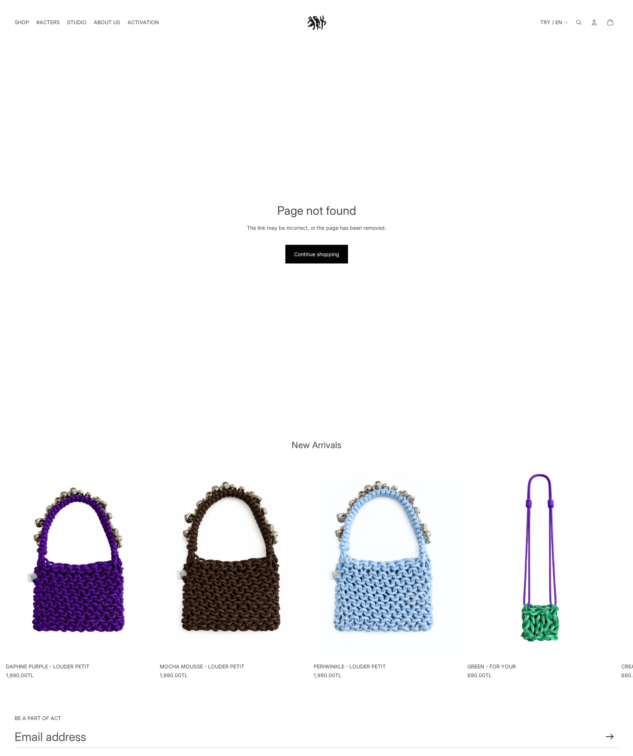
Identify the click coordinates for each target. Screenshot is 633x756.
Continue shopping (316, 254)
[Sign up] (609, 736)
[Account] (594, 22)
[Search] (579, 22)
